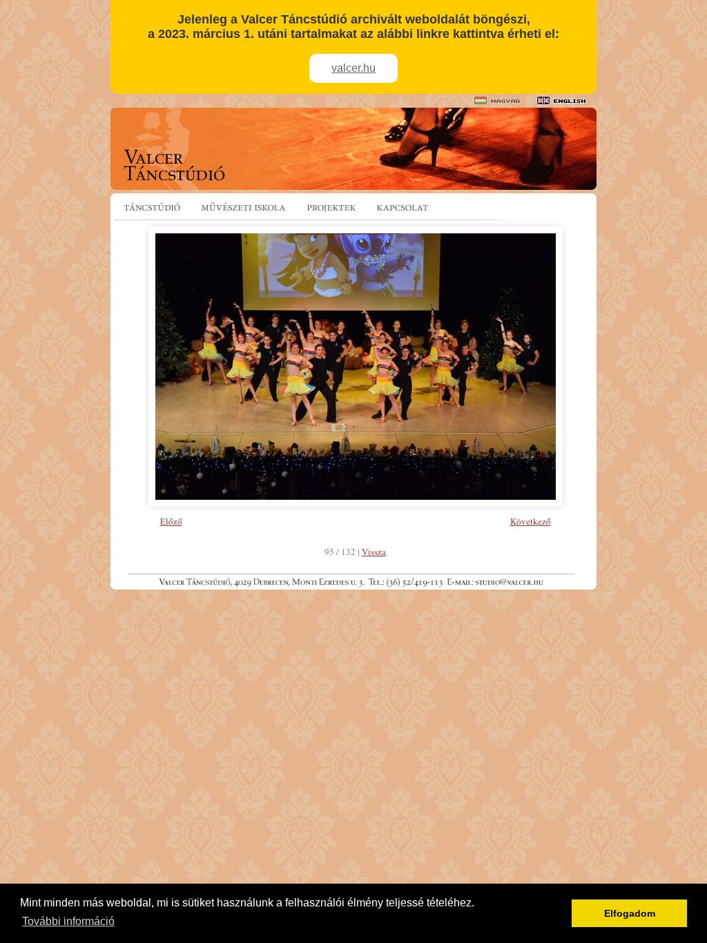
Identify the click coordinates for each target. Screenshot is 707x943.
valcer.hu (353, 68)
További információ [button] (68, 921)
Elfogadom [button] (629, 913)
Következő (530, 521)
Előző (171, 521)
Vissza (374, 551)
